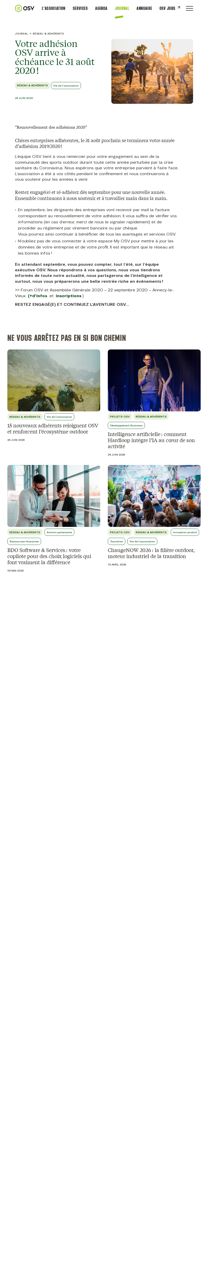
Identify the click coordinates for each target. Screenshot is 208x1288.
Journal (122, 8)
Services (80, 8)
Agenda (101, 8)
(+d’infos (37, 295)
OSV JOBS (168, 8)
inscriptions (68, 295)
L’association (53, 8)
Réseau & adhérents (48, 33)
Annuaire (144, 8)
